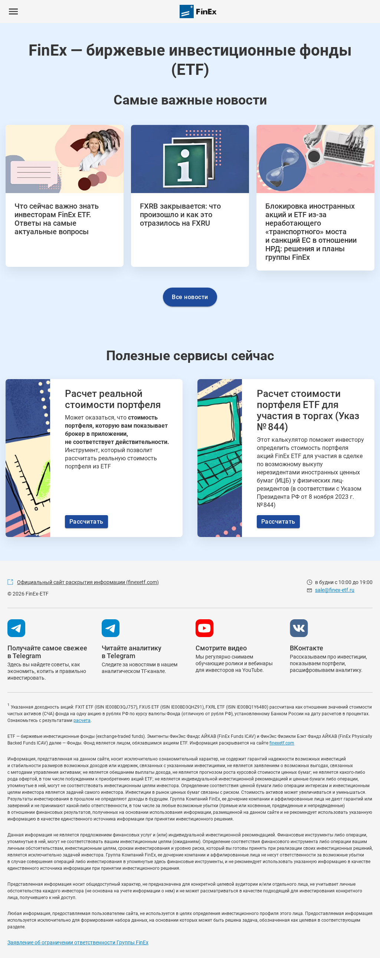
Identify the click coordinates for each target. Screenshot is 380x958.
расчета (82, 720)
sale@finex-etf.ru (334, 590)
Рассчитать (86, 521)
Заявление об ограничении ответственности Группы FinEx (77, 942)
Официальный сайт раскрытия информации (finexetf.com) (88, 582)
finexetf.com (281, 743)
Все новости (190, 297)
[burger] (13, 11)
